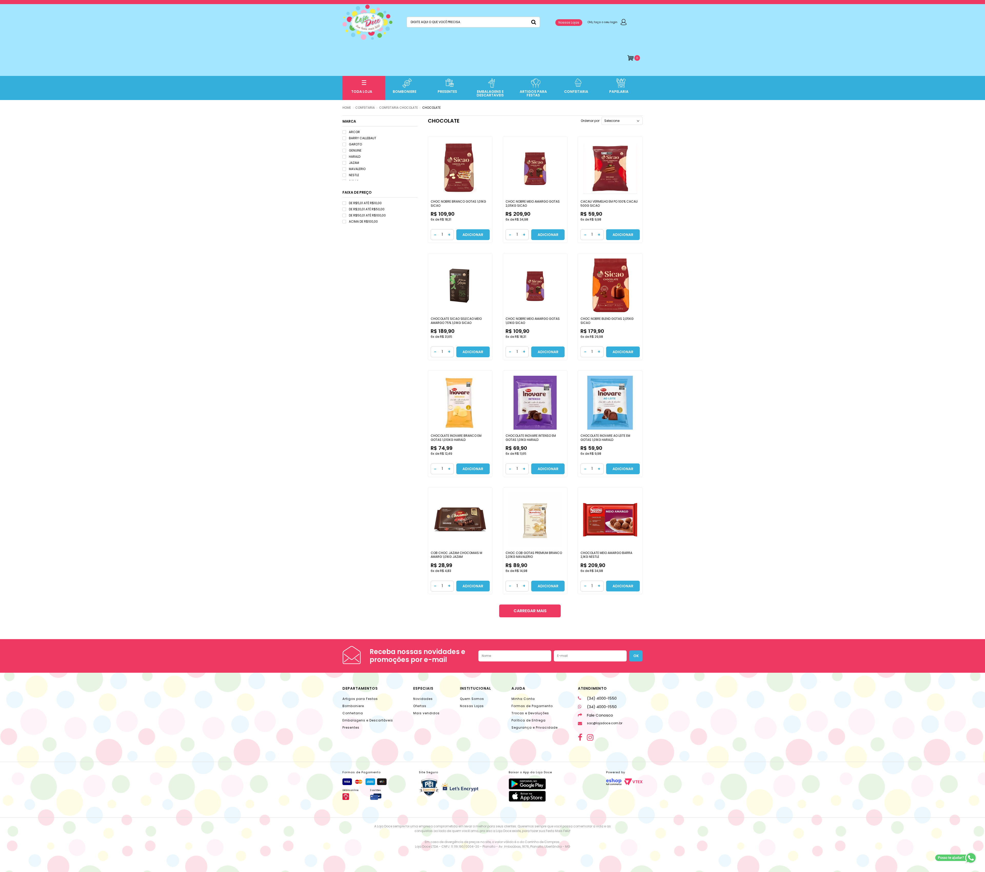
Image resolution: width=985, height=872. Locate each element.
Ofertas (419, 706)
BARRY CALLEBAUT (362, 138)
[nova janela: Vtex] (633, 781)
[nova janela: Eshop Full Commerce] (614, 781)
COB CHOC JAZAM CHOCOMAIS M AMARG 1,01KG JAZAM (456, 555)
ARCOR (354, 132)
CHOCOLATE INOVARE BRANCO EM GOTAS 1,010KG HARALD (456, 437)
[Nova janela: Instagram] (590, 737)
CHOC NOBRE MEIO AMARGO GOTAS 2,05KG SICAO (533, 203)
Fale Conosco (600, 715)
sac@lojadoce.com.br (604, 723)
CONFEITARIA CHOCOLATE (398, 107)
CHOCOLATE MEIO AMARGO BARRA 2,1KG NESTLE (606, 555)
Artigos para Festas (360, 699)
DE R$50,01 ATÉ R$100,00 (367, 215)
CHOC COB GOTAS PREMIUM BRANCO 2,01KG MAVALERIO (534, 555)
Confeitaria (352, 713)
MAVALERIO (357, 169)
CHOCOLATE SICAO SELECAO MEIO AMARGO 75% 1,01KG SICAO (456, 320)
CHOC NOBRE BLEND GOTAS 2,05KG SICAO (607, 320)
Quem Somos (472, 699)
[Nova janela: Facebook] (580, 737)
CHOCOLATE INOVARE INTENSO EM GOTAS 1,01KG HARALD (531, 437)
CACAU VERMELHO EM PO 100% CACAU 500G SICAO (609, 203)
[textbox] (473, 22)
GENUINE (355, 150)
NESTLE (354, 175)
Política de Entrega (528, 720)
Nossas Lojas (568, 22)
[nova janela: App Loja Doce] (530, 783)
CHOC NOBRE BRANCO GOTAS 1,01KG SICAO (458, 203)
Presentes (350, 727)
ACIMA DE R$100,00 (363, 221)
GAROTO (355, 144)
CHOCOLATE (431, 107)
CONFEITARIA (365, 107)
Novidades (423, 699)
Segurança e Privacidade (534, 727)
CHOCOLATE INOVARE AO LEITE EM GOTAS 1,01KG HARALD (605, 437)
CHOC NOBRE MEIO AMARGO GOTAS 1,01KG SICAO (533, 320)
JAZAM (354, 163)
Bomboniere (353, 706)
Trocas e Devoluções (530, 713)
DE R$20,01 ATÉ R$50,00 (367, 209)
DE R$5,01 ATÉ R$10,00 (365, 203)
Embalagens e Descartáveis (367, 720)
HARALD (354, 156)
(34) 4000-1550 (602, 698)
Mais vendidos (426, 713)
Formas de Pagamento (532, 706)
